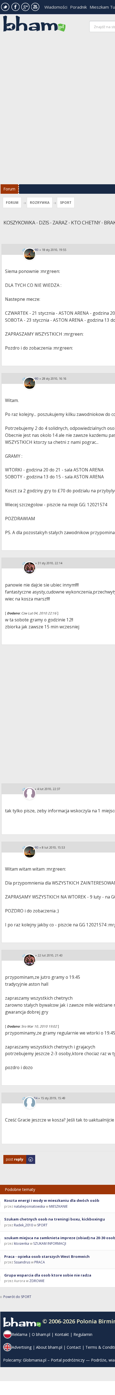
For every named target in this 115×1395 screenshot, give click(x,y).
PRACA (39, 1262)
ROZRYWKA (39, 202)
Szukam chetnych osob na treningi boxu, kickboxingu (54, 1219)
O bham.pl (41, 1334)
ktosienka (21, 1243)
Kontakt (62, 1334)
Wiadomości (55, 7)
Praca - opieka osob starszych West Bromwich (47, 1256)
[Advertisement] (57, 109)
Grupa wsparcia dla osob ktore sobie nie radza (47, 1275)
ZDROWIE (36, 1280)
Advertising (22, 1347)
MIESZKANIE (58, 1206)
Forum (9, 189)
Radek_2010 (23, 1225)
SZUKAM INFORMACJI (49, 1243)
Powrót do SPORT (17, 1296)
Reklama (19, 1334)
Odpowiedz (12, 1157)
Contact (74, 1347)
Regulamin (82, 1334)
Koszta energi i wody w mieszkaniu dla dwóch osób (51, 1200)
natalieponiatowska (29, 1206)
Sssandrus (22, 1262)
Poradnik (78, 7)
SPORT (65, 202)
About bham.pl (49, 1347)
